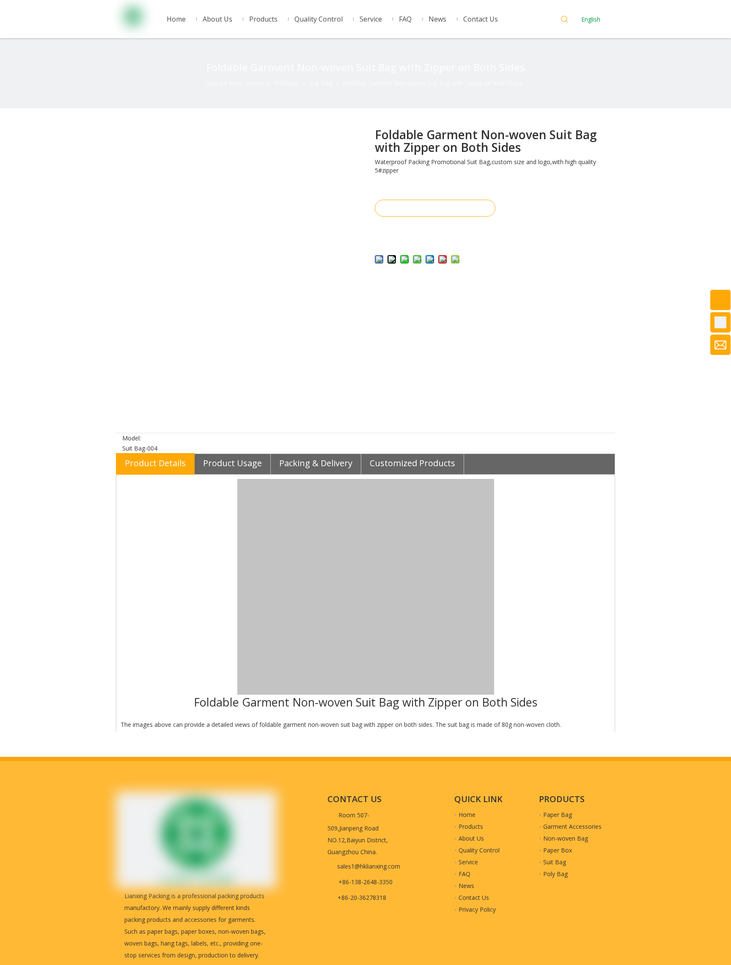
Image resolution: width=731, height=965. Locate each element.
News (466, 886)
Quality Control (479, 850)
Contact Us (474, 898)
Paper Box (557, 850)
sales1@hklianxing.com (368, 866)
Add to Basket (434, 229)
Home (467, 815)
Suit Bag (554, 862)
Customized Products (412, 463)
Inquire (434, 208)
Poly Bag (555, 874)
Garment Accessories (572, 826)
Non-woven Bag (565, 838)
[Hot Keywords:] (564, 20)
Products (471, 826)
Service (468, 862)
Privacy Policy (477, 909)
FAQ (464, 874)
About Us (471, 838)
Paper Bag (557, 815)
